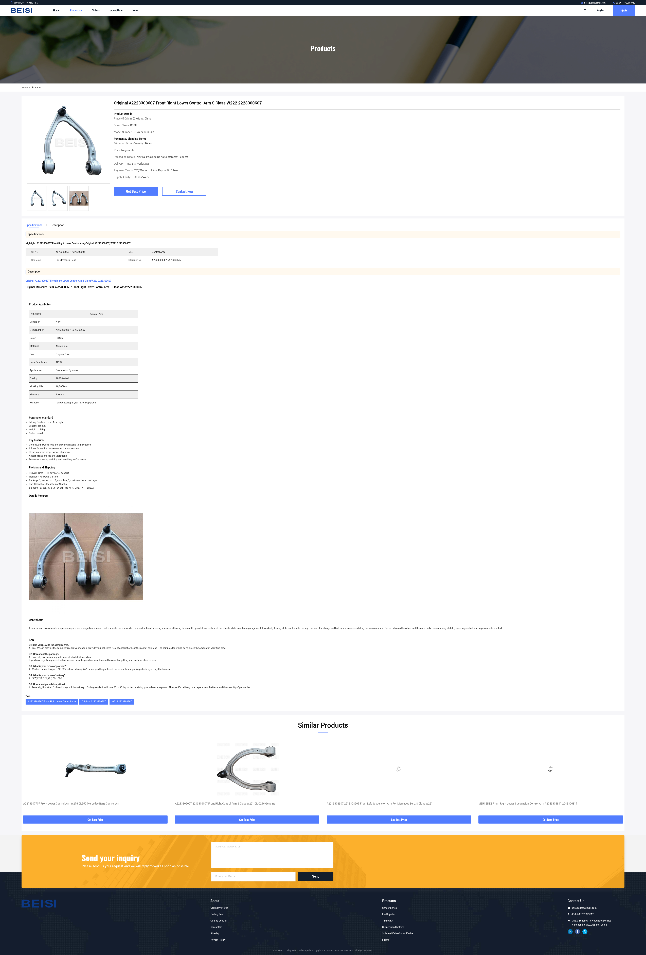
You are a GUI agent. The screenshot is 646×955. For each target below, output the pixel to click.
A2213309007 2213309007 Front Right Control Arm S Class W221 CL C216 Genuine (73, 803)
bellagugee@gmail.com (595, 3)
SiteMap (214, 933)
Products (75, 10)
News (135, 10)
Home (56, 10)
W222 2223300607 (122, 701)
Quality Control (218, 920)
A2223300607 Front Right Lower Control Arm (52, 701)
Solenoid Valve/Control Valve (397, 933)
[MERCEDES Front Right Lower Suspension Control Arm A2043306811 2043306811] (399, 769)
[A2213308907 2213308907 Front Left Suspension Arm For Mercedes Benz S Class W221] (247, 769)
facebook (577, 931)
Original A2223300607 (94, 701)
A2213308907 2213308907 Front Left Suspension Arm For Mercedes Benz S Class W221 (228, 803)
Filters (385, 940)
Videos (96, 10)
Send (315, 876)
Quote (624, 10)
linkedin (570, 931)
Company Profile (219, 908)
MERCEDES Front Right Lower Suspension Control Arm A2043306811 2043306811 (376, 803)
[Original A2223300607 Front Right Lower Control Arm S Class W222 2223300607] (68, 142)
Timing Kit (387, 920)
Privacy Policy (217, 940)
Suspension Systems (393, 927)
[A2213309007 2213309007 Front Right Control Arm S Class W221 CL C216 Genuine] (95, 769)
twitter (584, 931)
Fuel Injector (388, 914)
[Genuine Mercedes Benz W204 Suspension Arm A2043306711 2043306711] (550, 769)
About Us (115, 10)
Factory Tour (217, 914)
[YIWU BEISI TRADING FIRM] (21, 10)
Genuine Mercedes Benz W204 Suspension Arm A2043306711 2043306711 (523, 803)
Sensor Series (389, 908)
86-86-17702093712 (625, 3)
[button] (28, 777)
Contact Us (216, 927)
